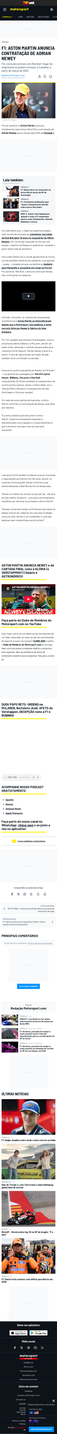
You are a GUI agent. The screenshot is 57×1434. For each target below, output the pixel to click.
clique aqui (25, 825)
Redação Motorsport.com (13, 75)
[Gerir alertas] (45, 894)
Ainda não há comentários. (28, 943)
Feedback (28, 1391)
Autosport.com (28, 1375)
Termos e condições (20, 1421)
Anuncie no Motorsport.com (28, 1395)
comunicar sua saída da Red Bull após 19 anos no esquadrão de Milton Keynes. (28, 238)
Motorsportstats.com (28, 1379)
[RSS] (42, 1347)
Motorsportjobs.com (28, 1371)
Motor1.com (28, 1367)
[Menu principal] (5, 9)
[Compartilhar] (39, 76)
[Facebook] (12, 894)
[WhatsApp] (24, 894)
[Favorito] (44, 76)
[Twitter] (18, 894)
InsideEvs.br (28, 1362)
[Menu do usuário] (51, 9)
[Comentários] (51, 76)
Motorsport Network (23, 1427)
